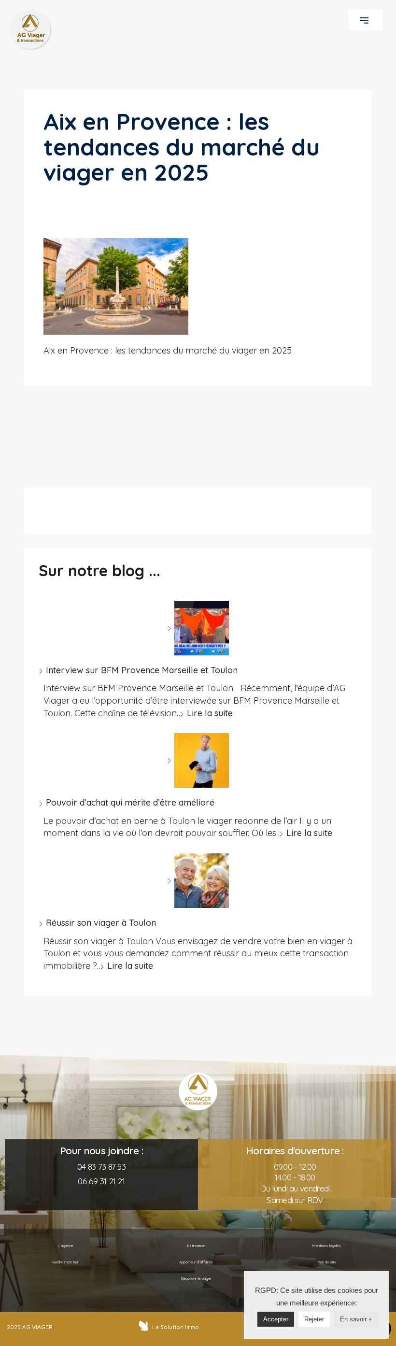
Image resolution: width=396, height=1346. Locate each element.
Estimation (196, 1245)
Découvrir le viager (196, 1278)
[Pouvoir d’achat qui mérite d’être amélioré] (198, 760)
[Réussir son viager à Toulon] (198, 880)
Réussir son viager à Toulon (101, 922)
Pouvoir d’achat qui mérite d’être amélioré (130, 802)
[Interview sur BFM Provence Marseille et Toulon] (198, 628)
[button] (365, 20)
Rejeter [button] (314, 1319)
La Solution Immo (175, 1327)
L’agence (65, 1245)
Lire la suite (210, 713)
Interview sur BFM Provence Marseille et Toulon (142, 670)
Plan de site (326, 1262)
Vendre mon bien (65, 1262)
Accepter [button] (275, 1319)
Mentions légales (326, 1245)
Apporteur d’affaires (196, 1262)
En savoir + (356, 1319)
